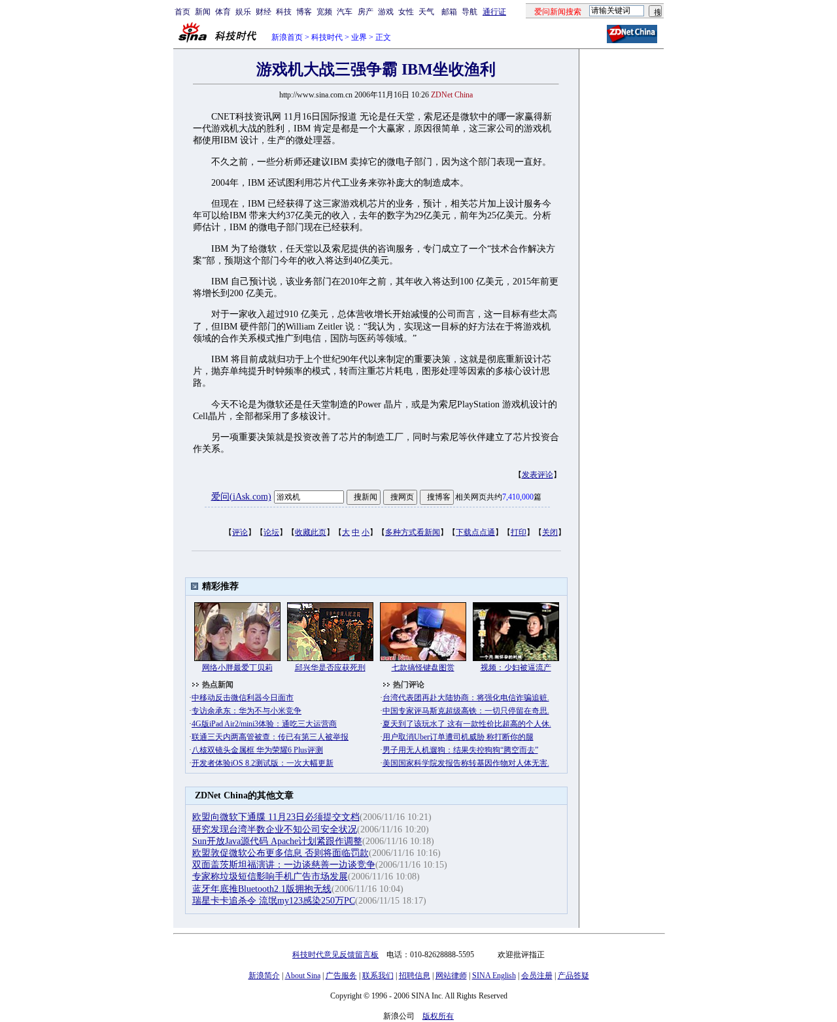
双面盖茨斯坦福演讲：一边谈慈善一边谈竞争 (283, 865)
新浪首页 (287, 37)
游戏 (386, 11)
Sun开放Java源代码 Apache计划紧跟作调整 (277, 841)
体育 (223, 11)
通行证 (494, 11)
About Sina (302, 975)
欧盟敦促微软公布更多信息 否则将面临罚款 (280, 853)
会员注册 (537, 975)
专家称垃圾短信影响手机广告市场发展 (270, 876)
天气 (426, 11)
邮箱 (449, 11)
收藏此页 (310, 532)
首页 (182, 11)
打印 (518, 532)
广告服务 (341, 975)
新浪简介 (264, 975)
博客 (304, 11)
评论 (240, 532)
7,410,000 (518, 497)
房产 (365, 11)
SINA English (494, 975)
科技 (284, 11)
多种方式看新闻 (412, 532)
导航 (469, 11)
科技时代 (327, 37)
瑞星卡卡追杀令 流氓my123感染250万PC (273, 901)
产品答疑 (573, 975)
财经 (263, 11)
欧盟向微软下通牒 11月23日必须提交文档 (276, 817)
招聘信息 (414, 975)
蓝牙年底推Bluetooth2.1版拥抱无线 (262, 889)
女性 (406, 11)
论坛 (271, 532)
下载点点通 (475, 532)
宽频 (324, 11)
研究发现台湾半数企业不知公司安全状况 (274, 829)
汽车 (344, 11)
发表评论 (537, 474)
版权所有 (438, 1016)
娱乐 (243, 11)
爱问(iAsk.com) (241, 497)
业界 (359, 37)
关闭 (550, 532)
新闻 (203, 11)
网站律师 (451, 975)
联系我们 (378, 975)
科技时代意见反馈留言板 (335, 954)
